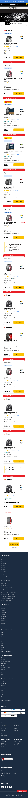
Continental (3, 571)
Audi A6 (2, 665)
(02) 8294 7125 (4, 770)
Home (2, 15)
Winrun (2, 558)
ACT (2, 696)
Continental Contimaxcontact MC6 (8, 596)
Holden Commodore (5, 661)
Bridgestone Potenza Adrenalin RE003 (9, 589)
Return (15, 732)
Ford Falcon (3, 657)
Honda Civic (3, 659)
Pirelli (2, 559)
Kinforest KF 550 (4, 585)
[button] (22, 38)
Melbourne (3, 683)
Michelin (3, 565)
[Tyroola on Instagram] (10, 787)
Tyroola (4, 728)
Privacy (4, 733)
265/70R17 (3, 618)
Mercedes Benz (4, 638)
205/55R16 (3, 607)
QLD (2, 694)
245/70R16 (3, 612)
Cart (27, 3)
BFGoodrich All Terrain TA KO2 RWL (8, 592)
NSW (2, 690)
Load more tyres (14, 544)
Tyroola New (16, 744)
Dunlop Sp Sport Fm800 (6, 600)
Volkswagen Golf (4, 671)
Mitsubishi (3, 640)
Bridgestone (4, 563)
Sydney (2, 681)
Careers (2, 727)
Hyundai (3, 641)
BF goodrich (3, 569)
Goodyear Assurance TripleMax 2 (8, 598)
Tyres (7, 15)
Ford (2, 634)
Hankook (3, 567)
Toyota (2, 636)
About (3, 725)
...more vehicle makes (5, 651)
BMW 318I (3, 669)
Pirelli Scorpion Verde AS (6, 587)
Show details (19, 57)
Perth (2, 687)
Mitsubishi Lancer (5, 672)
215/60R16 (3, 608)
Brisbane (3, 685)
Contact (16, 725)
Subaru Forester (4, 674)
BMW (2, 632)
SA (1, 698)
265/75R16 (3, 620)
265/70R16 (3, 616)
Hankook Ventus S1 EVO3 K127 (7, 594)
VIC (2, 692)
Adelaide (3, 689)
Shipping (16, 730)
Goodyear (3, 575)
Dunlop (2, 573)
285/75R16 (3, 623)
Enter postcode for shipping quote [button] (12, 52)
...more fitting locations (6, 700)
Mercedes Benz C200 (5, 667)
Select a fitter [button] (8, 50)
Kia (2, 649)
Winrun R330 (4, 583)
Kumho (2, 561)
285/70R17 (3, 622)
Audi (2, 645)
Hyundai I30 (3, 663)
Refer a (4, 735)
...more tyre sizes (4, 625)
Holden (2, 647)
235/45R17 (3, 610)
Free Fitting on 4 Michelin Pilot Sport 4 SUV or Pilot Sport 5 (14, 1)
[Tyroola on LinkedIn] (2, 787)
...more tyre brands (5, 576)
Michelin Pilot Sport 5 (5, 591)
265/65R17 (3, 614)
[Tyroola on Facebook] (6, 787)
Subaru (2, 643)
